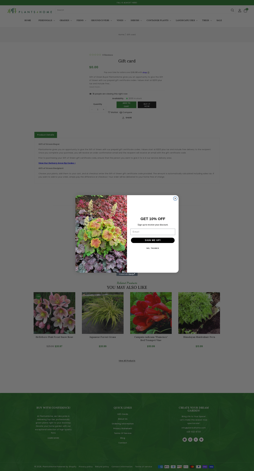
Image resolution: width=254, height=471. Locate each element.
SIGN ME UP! (153, 240)
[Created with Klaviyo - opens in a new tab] (127, 274)
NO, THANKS (153, 248)
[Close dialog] (175, 198)
